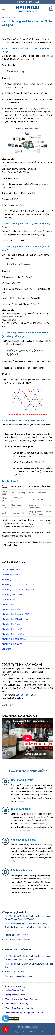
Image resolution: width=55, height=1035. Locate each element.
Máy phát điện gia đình (12, 644)
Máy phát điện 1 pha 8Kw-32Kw (16, 614)
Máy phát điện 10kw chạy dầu (15, 619)
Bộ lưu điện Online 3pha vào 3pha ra (18, 589)
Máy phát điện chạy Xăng (13, 634)
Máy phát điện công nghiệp (14, 639)
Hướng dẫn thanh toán (15, 994)
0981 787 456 (23, 935)
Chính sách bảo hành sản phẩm (19, 1008)
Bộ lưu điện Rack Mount (12, 594)
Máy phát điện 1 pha (11, 609)
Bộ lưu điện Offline (10, 575)
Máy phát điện (8, 604)
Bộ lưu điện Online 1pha (12, 579)
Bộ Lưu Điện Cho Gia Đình (13, 570)
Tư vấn (12, 18)
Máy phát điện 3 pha (11, 624)
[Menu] (3, 9)
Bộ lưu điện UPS (9, 599)
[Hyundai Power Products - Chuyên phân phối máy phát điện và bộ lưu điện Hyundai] (27, 8)
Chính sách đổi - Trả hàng (16, 1003)
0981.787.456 (22, 695)
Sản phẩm (6, 649)
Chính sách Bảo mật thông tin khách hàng (24, 1013)
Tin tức (5, 18)
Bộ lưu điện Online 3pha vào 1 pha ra (18, 584)
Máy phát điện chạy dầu (12, 629)
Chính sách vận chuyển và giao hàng (21, 999)
